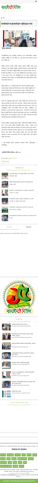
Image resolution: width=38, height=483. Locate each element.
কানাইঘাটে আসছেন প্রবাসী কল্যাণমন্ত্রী (20, 363)
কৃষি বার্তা (29, 455)
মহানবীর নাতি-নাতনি (16, 391)
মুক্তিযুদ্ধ (14, 459)
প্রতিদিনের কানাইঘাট (12, 158)
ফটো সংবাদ (31, 459)
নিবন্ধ (25, 462)
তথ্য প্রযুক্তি (10, 455)
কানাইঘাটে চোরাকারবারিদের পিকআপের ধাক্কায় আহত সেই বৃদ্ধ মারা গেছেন (23, 382)
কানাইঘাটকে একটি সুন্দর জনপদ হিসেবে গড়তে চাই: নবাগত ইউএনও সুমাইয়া (21, 208)
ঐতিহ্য (15, 462)
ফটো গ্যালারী (3, 462)
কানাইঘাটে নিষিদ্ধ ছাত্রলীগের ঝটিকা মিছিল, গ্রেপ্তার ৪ (23, 344)
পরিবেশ (9, 462)
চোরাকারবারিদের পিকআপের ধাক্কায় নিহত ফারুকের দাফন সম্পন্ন (22, 216)
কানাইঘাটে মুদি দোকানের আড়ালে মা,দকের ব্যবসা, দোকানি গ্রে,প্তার (22, 335)
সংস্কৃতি (34, 455)
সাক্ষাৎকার (21, 466)
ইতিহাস (20, 462)
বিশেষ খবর (3, 455)
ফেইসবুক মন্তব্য (28, 227)
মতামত (23, 455)
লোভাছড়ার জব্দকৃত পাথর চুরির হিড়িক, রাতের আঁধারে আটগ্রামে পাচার (21, 174)
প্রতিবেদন (3, 459)
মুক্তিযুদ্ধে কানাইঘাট (22, 459)
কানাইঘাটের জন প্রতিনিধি (6, 466)
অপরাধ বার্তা (17, 455)
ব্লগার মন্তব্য (10, 227)
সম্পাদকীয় (15, 466)
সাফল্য (8, 459)
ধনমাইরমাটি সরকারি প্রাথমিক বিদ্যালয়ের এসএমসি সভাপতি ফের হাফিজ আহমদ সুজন (21, 200)
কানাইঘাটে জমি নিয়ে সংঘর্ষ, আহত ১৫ (20, 324)
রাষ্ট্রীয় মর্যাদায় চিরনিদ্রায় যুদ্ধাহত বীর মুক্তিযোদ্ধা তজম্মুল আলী (21, 183)
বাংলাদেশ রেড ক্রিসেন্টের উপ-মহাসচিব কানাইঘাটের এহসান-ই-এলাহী (21, 191)
